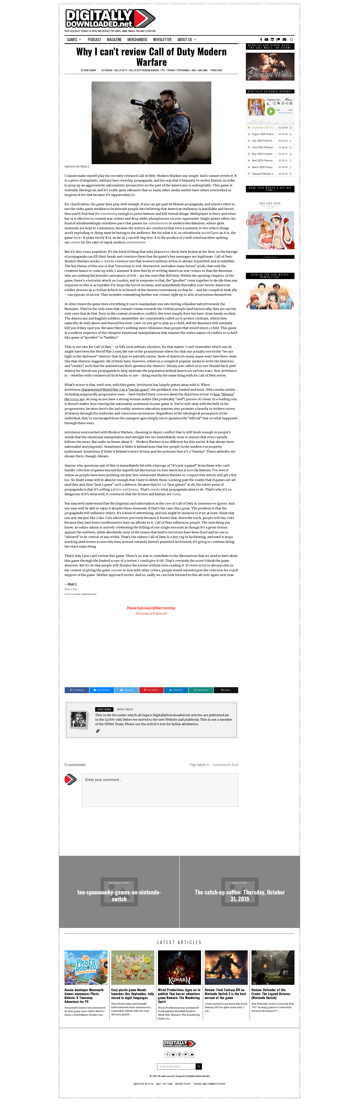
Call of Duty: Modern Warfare (144, 70)
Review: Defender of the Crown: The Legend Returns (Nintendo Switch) (270, 993)
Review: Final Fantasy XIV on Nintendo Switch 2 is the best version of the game (225, 993)
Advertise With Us (144, 1083)
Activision (107, 70)
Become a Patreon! (151, 613)
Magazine (114, 39)
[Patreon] (278, 39)
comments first (225, 765)
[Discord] (284, 39)
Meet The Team (164, 1083)
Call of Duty (120, 70)
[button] (199, 1066)
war (194, 70)
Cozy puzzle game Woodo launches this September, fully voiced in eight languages (132, 993)
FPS (163, 70)
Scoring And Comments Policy (209, 1083)
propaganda (183, 70)
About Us (184, 39)
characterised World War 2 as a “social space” (115, 389)
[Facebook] (261, 39)
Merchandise (137, 39)
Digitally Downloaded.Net (198, 1076)
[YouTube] (266, 39)
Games (72, 39)
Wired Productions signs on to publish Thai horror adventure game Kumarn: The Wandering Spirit (179, 995)
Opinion (171, 70)
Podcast (94, 39)
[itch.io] (272, 39)
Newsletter (162, 39)
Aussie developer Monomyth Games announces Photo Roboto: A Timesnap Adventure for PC (84, 995)
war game (203, 70)
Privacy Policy (183, 1083)
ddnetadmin (90, 70)
